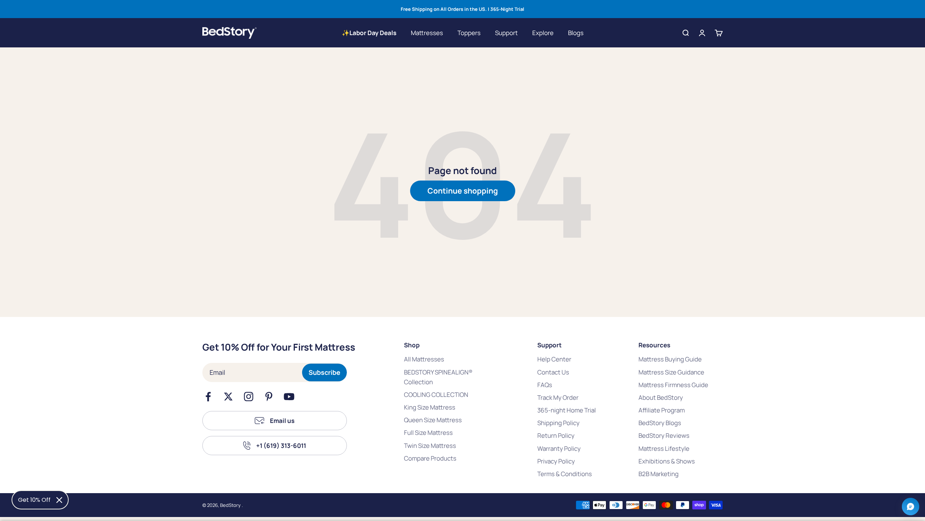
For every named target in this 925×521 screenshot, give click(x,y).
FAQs (544, 385)
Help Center (554, 359)
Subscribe (324, 372)
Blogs (576, 33)
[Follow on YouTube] (289, 396)
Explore (543, 33)
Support (506, 33)
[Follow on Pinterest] (269, 396)
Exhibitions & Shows (666, 461)
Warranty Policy (559, 448)
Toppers (469, 33)
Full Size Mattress (428, 432)
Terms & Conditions (564, 474)
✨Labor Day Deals (369, 33)
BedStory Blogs (659, 423)
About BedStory (660, 397)
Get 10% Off (34, 500)
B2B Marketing (658, 474)
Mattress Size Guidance (671, 372)
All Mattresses (424, 359)
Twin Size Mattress (430, 445)
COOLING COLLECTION (436, 394)
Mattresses (427, 33)
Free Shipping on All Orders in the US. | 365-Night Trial (462, 9)
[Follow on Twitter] (228, 396)
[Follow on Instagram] (248, 396)
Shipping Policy (558, 423)
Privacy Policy (556, 461)
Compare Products (430, 458)
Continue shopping (462, 191)
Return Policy (556, 435)
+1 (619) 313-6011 (281, 445)
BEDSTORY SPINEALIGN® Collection (438, 377)
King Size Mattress (429, 407)
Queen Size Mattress (433, 420)
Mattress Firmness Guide (673, 385)
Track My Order (557, 397)
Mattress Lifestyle (663, 448)
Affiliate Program (661, 410)
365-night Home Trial (566, 410)
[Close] (59, 500)
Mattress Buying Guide (670, 359)
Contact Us (553, 372)
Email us (282, 420)
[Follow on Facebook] (208, 396)
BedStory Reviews (663, 435)
